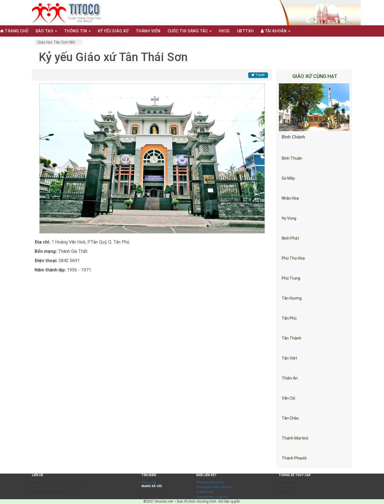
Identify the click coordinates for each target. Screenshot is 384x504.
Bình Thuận (292, 158)
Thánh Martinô (295, 438)
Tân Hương (292, 298)
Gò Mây (288, 178)
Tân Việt (289, 358)
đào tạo (44, 31)
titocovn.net (148, 482)
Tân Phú (289, 318)
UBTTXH (245, 31)
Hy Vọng (289, 218)
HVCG (224, 31)
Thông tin (76, 31)
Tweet (259, 75)
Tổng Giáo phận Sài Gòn (210, 482)
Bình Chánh (293, 137)
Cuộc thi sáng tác (188, 31)
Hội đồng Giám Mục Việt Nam (214, 487)
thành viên (148, 31)
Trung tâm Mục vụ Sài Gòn (212, 496)
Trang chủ (16, 31)
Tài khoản (276, 31)
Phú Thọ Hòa (293, 258)
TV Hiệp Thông (205, 491)
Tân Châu (290, 418)
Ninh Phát (290, 238)
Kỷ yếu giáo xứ (113, 31)
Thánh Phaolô (294, 458)
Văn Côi (288, 398)
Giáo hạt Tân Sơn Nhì (56, 42)
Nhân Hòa (290, 198)
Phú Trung (291, 278)
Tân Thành (291, 338)
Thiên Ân (290, 378)
